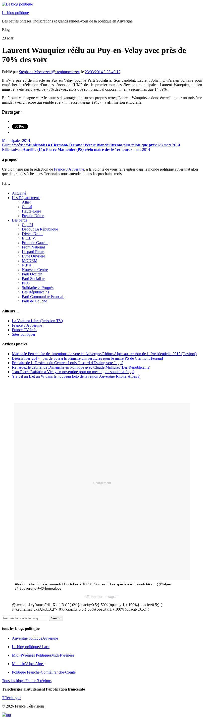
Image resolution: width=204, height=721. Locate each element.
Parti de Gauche (34, 301)
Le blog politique (15, 12)
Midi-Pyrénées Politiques (43, 655)
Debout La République (40, 229)
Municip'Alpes (28, 664)
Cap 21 (27, 225)
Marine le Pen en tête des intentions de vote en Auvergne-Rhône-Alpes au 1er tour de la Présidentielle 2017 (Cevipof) (104, 354)
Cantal (27, 207)
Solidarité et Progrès (37, 287)
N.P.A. (27, 265)
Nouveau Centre (35, 269)
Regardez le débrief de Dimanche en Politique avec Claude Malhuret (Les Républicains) (81, 367)
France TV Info (24, 330)
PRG (26, 283)
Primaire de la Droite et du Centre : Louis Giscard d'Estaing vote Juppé (67, 363)
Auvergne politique (35, 638)
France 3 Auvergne (69, 169)
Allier (26, 202)
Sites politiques (24, 334)
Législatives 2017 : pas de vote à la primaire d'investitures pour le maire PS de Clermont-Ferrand (87, 358)
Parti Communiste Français (43, 296)
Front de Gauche (35, 242)
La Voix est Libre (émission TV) (37, 321)
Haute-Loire (31, 211)
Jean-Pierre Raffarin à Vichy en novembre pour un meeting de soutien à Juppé (73, 372)
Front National (33, 247)
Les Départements (26, 198)
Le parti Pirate (33, 251)
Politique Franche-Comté (44, 672)
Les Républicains (35, 292)
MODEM (29, 260)
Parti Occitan (32, 274)
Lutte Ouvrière (33, 256)
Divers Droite (32, 234)
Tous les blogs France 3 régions (26, 681)
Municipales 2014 (16, 140)
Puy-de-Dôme (33, 216)
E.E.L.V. (29, 238)
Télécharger (11, 698)
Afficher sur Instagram (102, 597)
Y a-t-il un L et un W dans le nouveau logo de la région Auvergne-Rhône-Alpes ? (76, 376)
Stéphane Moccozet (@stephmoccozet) (49, 72)
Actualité (19, 193)
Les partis (19, 220)
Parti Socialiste (33, 278)
